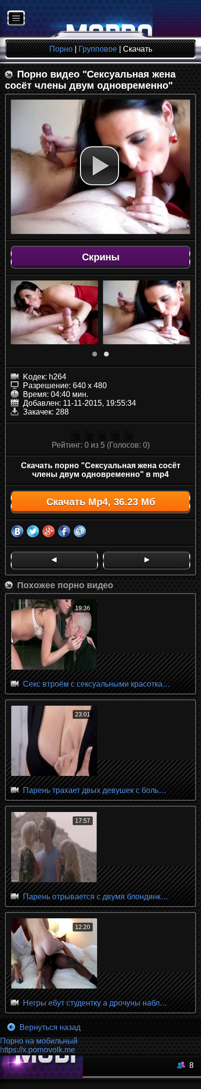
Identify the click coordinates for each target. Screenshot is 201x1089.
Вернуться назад (49, 1027)
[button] (99, 165)
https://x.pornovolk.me (37, 1050)
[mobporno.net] (76, 19)
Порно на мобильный (39, 1041)
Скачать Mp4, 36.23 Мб (100, 501)
